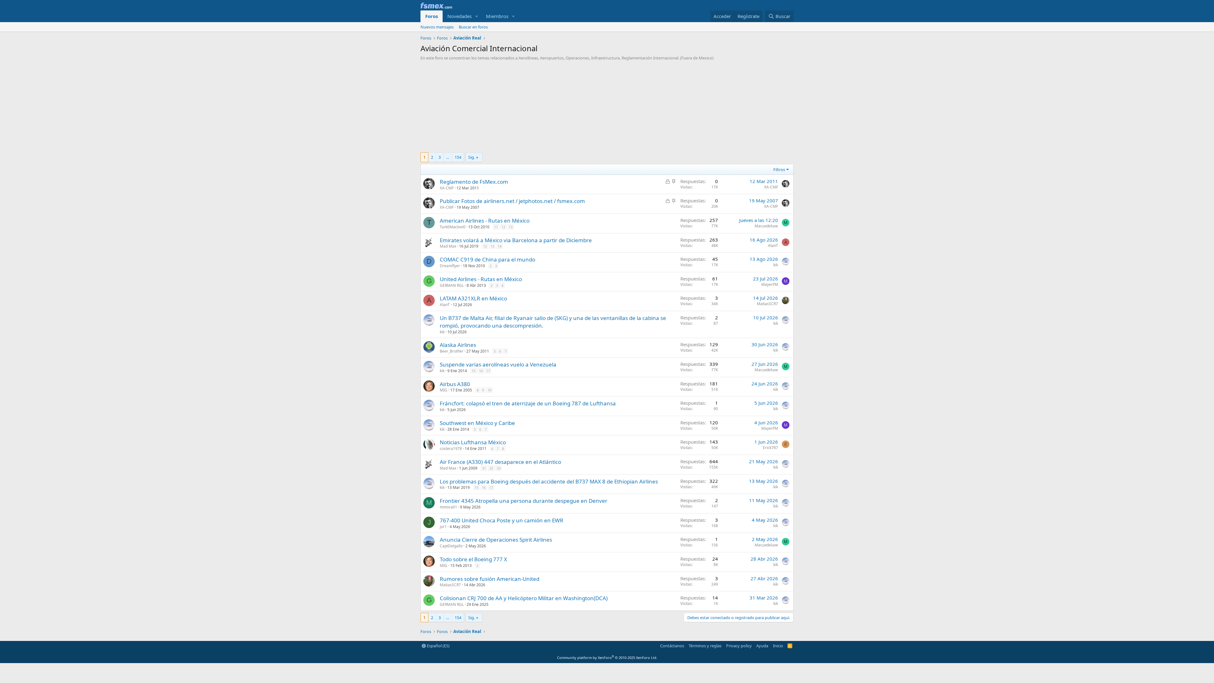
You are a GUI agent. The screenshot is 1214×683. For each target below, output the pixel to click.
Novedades (459, 16)
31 (484, 468)
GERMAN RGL (452, 285)
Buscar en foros (473, 27)
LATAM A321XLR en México (473, 298)
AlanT (773, 245)
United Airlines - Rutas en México (481, 279)
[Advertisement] (607, 108)
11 (496, 227)
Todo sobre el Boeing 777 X (473, 559)
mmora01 (448, 507)
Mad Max (448, 246)
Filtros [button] (779, 169)
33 (498, 468)
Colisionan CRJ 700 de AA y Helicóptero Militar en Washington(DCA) (524, 598)
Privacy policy (739, 646)
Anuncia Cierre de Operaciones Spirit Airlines (496, 539)
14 (499, 246)
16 (481, 370)
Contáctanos (672, 646)
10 (489, 390)
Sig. (471, 157)
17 (488, 370)
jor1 (443, 526)
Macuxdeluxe (766, 226)
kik (775, 265)
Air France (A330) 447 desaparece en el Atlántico (500, 461)
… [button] (447, 157)
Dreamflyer (450, 265)
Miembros (497, 16)
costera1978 (451, 448)
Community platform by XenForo (607, 657)
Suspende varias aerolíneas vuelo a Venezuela (498, 364)
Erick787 (770, 447)
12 (503, 227)
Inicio (778, 646)
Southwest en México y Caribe (477, 423)
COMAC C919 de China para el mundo (487, 259)
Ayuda (762, 646)
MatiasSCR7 (767, 303)
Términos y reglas (705, 646)
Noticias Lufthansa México (473, 442)
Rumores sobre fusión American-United (489, 578)
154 (458, 157)
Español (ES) (438, 646)
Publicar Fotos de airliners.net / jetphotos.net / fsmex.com (512, 201)
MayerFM (769, 284)
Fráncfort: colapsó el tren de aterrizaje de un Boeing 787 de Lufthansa (528, 403)
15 (473, 370)
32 (491, 468)
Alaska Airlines (458, 344)
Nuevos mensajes (437, 27)
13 (510, 227)
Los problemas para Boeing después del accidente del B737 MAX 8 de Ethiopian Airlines (549, 481)
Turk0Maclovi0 (452, 227)
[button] (476, 16)
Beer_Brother (451, 351)
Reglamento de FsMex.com (474, 181)
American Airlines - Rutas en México (485, 220)
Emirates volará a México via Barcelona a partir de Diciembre (516, 240)
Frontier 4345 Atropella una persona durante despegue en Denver (523, 500)
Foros (431, 16)
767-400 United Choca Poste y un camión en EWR (501, 520)
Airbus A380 (455, 384)
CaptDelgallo (451, 546)
